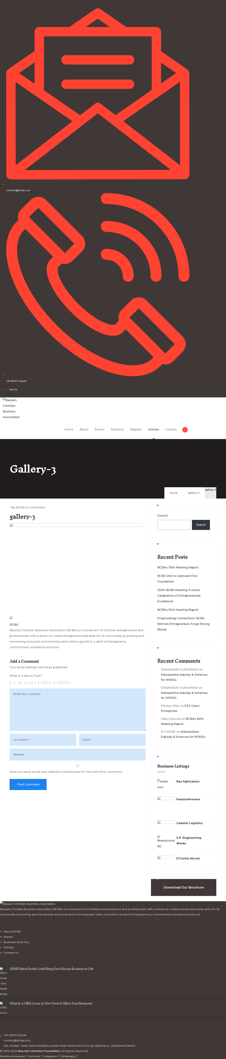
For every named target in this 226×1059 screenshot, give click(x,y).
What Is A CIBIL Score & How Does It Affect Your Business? (51, 1003)
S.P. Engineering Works (188, 840)
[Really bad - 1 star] (11, 683)
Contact (171, 429)
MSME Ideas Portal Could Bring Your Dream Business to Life (52, 968)
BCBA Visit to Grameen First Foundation (177, 578)
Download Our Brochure (183, 887)
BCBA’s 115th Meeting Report (178, 567)
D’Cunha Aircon (188, 858)
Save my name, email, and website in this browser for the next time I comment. (66, 771)
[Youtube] (11, 657)
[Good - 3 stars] (32, 683)
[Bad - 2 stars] (20, 683)
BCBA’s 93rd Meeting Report (177, 609)
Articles (153, 429)
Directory (117, 429)
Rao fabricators (188, 781)
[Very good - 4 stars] (46, 683)
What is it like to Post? (26, 675)
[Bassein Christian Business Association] (14, 408)
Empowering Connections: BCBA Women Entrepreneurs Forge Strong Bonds (183, 624)
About (84, 429)
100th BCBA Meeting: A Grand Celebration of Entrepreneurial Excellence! (178, 595)
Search (162, 515)
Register (136, 429)
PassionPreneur (188, 799)
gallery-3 (210, 489)
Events (100, 429)
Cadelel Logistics (189, 823)
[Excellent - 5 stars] (64, 683)
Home (68, 429)
